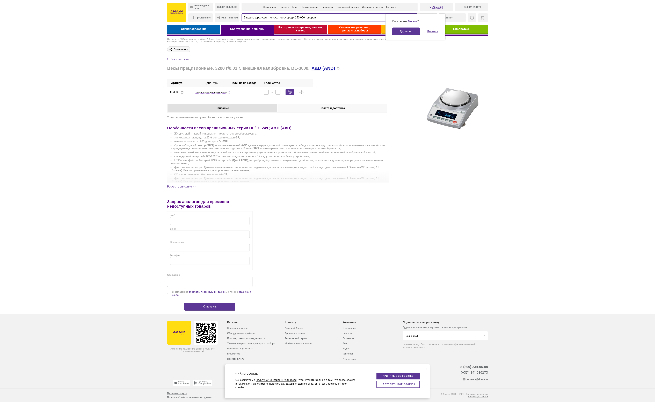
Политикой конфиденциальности (276, 379)
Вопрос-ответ (350, 359)
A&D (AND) (323, 68)
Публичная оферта (177, 393)
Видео (346, 348)
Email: (173, 228)
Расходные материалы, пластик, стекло (300, 29)
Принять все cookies (398, 376)
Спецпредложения (193, 29)
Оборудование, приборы (247, 29)
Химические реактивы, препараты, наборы (354, 29)
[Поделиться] (344, 68)
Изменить (432, 31)
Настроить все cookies (398, 384)
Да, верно (406, 31)
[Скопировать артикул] (182, 92)
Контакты (391, 7)
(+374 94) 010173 (474, 372)
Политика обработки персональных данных (189, 397)
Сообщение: (174, 274)
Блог (294, 7)
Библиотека (461, 29)
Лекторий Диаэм (294, 328)
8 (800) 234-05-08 (474, 367)
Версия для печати (478, 396)
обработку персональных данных (207, 291)
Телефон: (175, 255)
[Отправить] (483, 336)
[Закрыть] (425, 369)
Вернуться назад (180, 59)
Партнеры (327, 7)
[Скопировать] (339, 68)
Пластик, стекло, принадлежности (246, 338)
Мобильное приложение (298, 343)
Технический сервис (347, 7)
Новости (284, 7)
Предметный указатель (240, 348)
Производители (309, 7)
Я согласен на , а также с (211, 293)
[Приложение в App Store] (181, 383)
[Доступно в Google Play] (202, 383)
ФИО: (173, 215)
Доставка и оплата (372, 7)
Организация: (177, 242)
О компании (269, 7)
